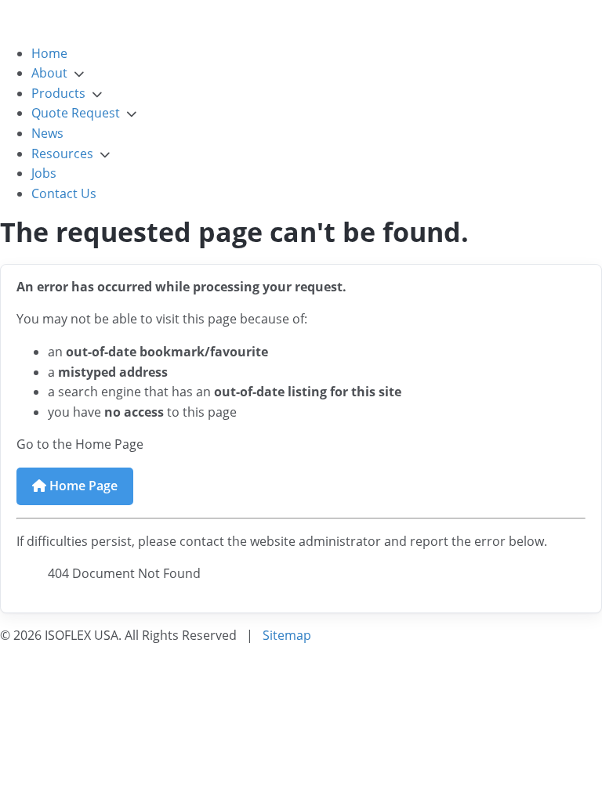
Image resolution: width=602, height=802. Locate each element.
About (49, 72)
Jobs (43, 173)
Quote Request (75, 112)
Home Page (82, 485)
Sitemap (287, 635)
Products (58, 93)
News (47, 133)
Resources (62, 153)
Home (49, 53)
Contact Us (63, 193)
